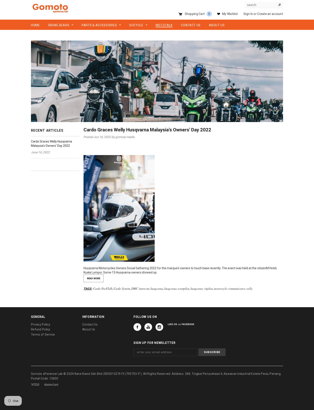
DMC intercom (140, 288)
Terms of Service (43, 334)
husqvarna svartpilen (176, 288)
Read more (93, 278)
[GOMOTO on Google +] (148, 327)
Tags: (88, 288)
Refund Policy (40, 329)
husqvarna (157, 288)
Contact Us (90, 324)
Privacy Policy (40, 324)
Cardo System (122, 288)
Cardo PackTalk (102, 288)
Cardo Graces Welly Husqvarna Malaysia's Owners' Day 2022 (147, 129)
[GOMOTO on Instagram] (159, 327)
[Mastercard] (51, 384)
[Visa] (35, 384)
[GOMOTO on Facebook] (137, 327)
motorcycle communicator (229, 288)
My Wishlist (230, 14)
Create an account (270, 14)
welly (249, 288)
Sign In (248, 14)
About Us (88, 329)
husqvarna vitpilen (202, 288)
